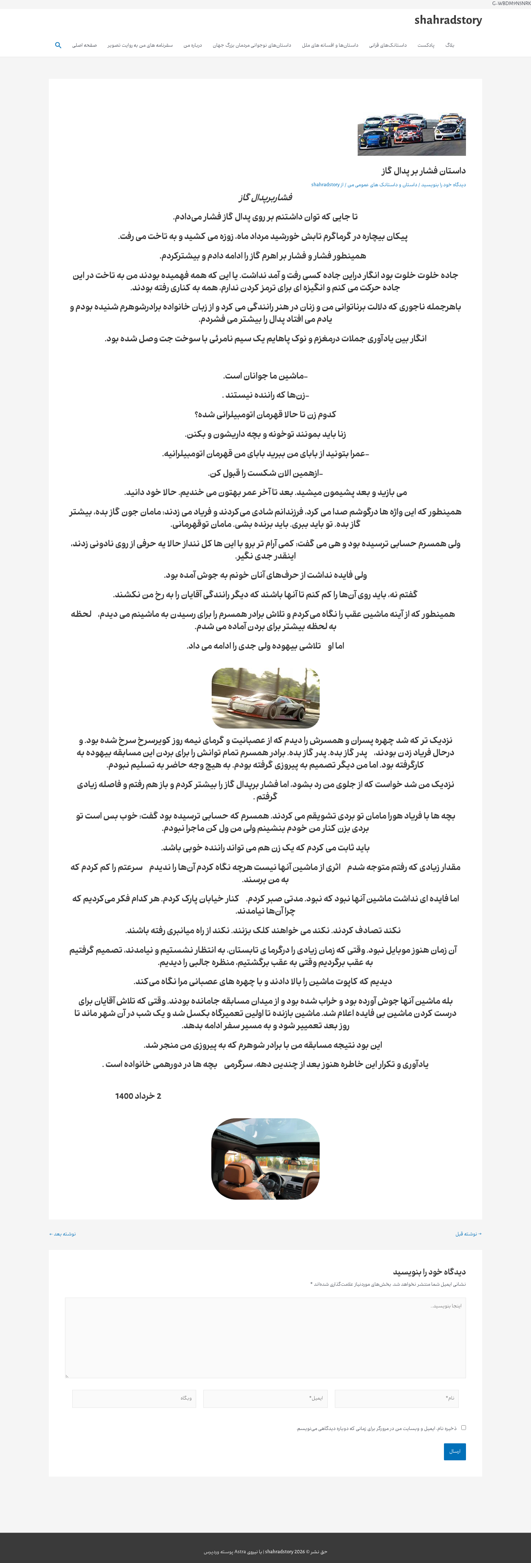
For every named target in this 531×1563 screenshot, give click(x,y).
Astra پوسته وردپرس (225, 1552)
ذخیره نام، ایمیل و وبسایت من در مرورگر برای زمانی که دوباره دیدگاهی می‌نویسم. (377, 1429)
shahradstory (448, 22)
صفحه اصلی (84, 45)
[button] (57, 45)
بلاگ (449, 45)
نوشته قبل (469, 1234)
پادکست (426, 45)
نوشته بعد (62, 1234)
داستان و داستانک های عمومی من (382, 185)
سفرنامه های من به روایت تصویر (140, 45)
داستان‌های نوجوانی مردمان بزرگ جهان (252, 45)
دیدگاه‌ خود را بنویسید (443, 185)
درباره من (193, 45)
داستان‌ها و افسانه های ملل (330, 45)
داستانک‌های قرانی (388, 45)
